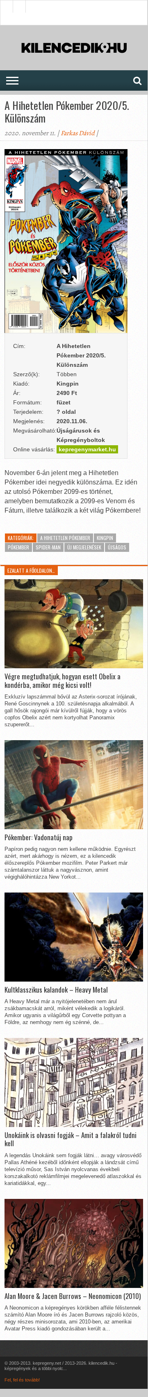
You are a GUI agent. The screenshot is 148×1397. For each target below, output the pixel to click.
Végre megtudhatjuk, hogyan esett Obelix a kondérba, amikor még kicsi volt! (63, 680)
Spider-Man (48, 547)
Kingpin (105, 537)
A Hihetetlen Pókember (65, 537)
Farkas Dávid (78, 133)
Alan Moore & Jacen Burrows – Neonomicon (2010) (73, 1296)
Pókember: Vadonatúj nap (39, 837)
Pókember (18, 547)
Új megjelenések (84, 547)
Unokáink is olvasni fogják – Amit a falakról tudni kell (71, 1139)
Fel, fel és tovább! (22, 1379)
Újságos (117, 547)
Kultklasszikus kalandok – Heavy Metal (56, 990)
